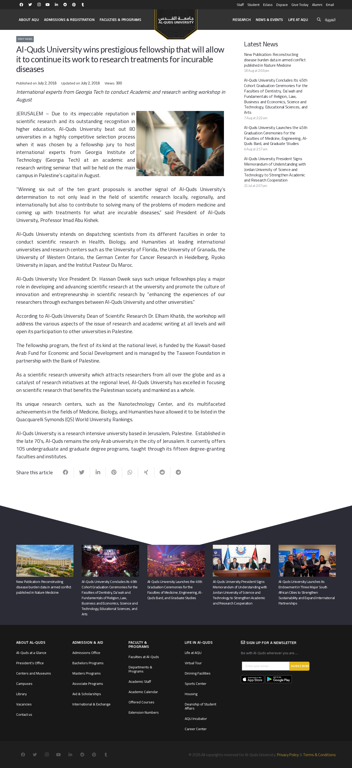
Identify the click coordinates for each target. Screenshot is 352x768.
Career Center (196, 729)
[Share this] (66, 472)
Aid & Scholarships (86, 694)
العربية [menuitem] (330, 19)
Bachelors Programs (88, 663)
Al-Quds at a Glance (31, 652)
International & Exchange (91, 704)
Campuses (24, 683)
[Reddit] (65, 4)
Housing (191, 694)
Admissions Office (86, 652)
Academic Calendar (143, 691)
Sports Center (195, 683)
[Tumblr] (82, 4)
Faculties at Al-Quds (144, 656)
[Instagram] (39, 4)
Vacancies (24, 704)
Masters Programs (86, 673)
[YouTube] (47, 4)
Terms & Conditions (319, 754)
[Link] (176, 22)
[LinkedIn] (56, 4)
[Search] (319, 19)
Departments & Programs (140, 669)
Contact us (24, 714)
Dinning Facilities (198, 673)
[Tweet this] (82, 472)
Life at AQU (193, 652)
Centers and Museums (33, 673)
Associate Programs (87, 683)
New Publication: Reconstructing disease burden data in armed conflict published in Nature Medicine (275, 59)
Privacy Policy (288, 754)
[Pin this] (114, 472)
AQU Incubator (196, 718)
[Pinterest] (74, 4)
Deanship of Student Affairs (200, 706)
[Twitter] (30, 4)
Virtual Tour (193, 663)
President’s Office (30, 663)
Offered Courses (141, 702)
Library (21, 694)
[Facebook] (21, 4)
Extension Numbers (144, 712)
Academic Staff (140, 681)
